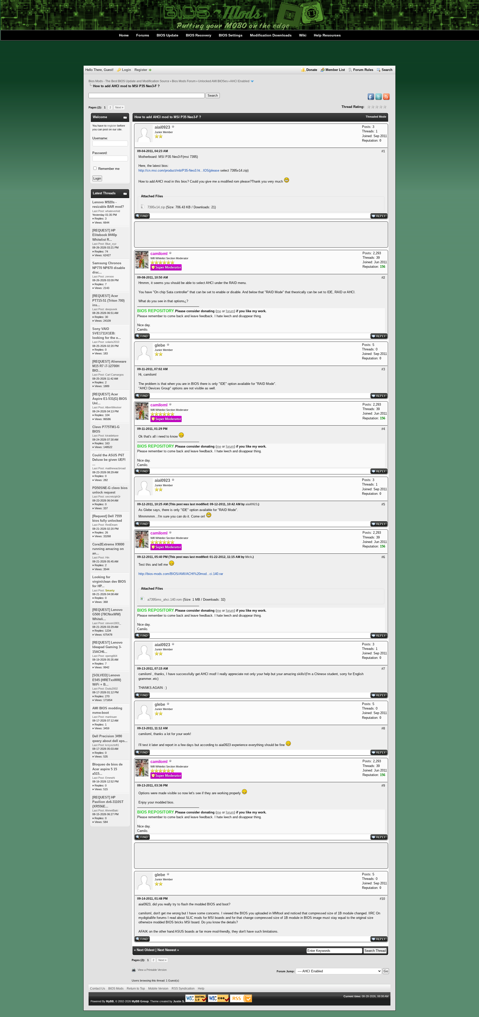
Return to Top (136, 988)
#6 (383, 557)
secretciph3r (112, 496)
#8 (383, 728)
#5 (383, 504)
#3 (383, 369)
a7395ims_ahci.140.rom (164, 599)
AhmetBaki (111, 810)
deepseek (111, 309)
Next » (119, 107)
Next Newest (166, 950)
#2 (383, 277)
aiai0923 (162, 127)
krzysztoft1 (112, 745)
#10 (382, 899)
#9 (383, 785)
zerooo (109, 276)
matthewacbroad (115, 468)
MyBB (110, 1001)
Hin (107, 557)
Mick (248, 557)
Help (201, 988)
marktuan (111, 716)
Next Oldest (145, 950)
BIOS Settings (230, 35)
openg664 (111, 655)
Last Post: (98, 211)
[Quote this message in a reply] (378, 217)
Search (387, 70)
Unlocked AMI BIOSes (213, 81)
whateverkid (112, 211)
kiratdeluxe (112, 435)
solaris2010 (112, 341)
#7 (383, 669)
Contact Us (97, 988)
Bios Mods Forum (184, 81)
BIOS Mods (115, 988)
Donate (311, 70)
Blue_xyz (111, 243)
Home (124, 35)
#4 (383, 429)
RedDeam (111, 524)
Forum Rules (363, 70)
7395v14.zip (156, 207)
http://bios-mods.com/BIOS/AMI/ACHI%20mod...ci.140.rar (180, 574)
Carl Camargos (114, 374)
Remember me (108, 169)
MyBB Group (140, 1001)
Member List (335, 70)
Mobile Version (158, 988)
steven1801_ (113, 623)
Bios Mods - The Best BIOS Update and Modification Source (129, 81)
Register (140, 70)
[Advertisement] (239, 53)
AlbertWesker (113, 407)
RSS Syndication (183, 988)
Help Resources (327, 35)
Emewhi (110, 777)
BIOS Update (167, 35)
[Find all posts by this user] (142, 217)
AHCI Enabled (239, 81)
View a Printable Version (152, 969)
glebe (160, 345)
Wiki (302, 35)
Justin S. (179, 1001)
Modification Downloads (271, 35)
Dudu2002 (111, 688)
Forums (142, 35)
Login (126, 70)
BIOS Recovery (198, 35)
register (112, 125)
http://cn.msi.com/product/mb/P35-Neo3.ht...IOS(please (178, 170)
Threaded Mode (376, 116)
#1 (383, 151)
